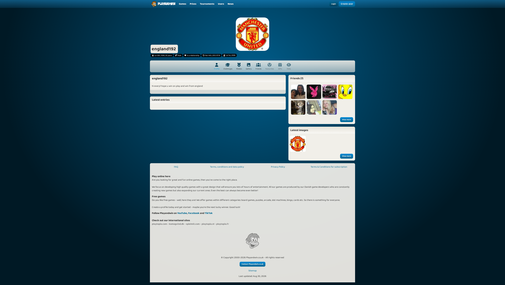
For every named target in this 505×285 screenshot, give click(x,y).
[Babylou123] (345, 92)
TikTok (209, 213)
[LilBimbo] (329, 107)
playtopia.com (159, 224)
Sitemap (252, 271)
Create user (346, 4)
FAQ (176, 167)
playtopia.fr (222, 224)
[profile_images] (298, 144)
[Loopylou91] (314, 92)
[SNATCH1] (329, 92)
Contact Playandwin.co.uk (252, 264)
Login (333, 4)
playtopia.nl (208, 224)
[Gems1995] (314, 107)
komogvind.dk (176, 224)
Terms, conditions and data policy (227, 167)
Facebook (193, 213)
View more (346, 119)
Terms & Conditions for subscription (329, 167)
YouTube (182, 213)
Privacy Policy (278, 167)
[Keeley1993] (298, 107)
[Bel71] (298, 92)
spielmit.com (193, 224)
